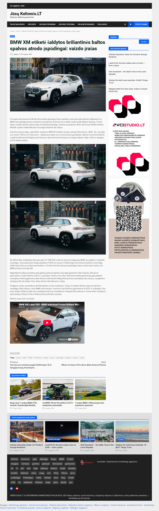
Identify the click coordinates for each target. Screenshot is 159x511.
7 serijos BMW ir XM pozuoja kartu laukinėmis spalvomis (90, 389)
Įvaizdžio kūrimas (134, 505)
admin (16, 54)
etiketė (46, 358)
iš (17, 468)
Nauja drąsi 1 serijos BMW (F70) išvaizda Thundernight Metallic (25, 389)
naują (41, 473)
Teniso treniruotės (8, 508)
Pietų (56, 473)
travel (70, 477)
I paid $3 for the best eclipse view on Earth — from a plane (62, 431)
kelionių (44, 468)
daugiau (14, 463)
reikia (38, 477)
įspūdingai (59, 358)
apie (35, 459)
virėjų (48, 482)
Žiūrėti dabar (141, 24)
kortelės (71, 468)
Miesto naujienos (101, 505)
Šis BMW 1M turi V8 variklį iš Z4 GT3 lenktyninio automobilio (57, 389)
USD (13, 482)
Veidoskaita (149, 505)
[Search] (125, 24)
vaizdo (82, 358)
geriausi (45, 463)
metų (34, 473)
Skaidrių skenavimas (58, 505)
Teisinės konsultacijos (38, 505)
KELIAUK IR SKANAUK (86, 24)
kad (28, 468)
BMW (30, 358)
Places (64, 473)
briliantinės (38, 358)
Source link (15, 353)
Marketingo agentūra (18, 505)
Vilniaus (38, 482)
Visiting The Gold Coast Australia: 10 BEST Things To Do (132, 431)
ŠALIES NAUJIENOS (17, 24)
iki (12, 468)
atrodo (18, 358)
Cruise (70, 459)
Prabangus (28, 477)
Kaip (35, 468)
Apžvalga (44, 459)
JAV (22, 468)
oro (49, 473)
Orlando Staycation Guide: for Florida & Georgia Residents (26, 431)
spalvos (75, 358)
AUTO (12, 36)
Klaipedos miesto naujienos (80, 505)
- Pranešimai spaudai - (26, 508)
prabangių (15, 477)
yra (70, 482)
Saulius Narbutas (118, 505)
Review (47, 477)
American (25, 459)
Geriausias (57, 463)
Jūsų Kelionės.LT (26, 13)
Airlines (14, 459)
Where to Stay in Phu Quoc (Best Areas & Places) (83, 363)
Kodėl (62, 468)
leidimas (24, 473)
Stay (63, 477)
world (63, 482)
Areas (53, 459)
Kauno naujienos (43, 508)
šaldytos (68, 358)
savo (56, 477)
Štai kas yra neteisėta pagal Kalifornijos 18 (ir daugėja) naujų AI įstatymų (31, 365)
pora (73, 473)
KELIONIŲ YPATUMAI (66, 24)
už (19, 482)
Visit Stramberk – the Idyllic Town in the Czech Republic (97, 431)
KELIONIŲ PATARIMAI (47, 24)
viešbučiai (28, 482)
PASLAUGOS (102, 24)
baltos (25, 358)
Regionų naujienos (60, 508)
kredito (14, 473)
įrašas (52, 358)
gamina (35, 463)
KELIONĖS (32, 24)
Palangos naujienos (78, 508)
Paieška (113, 37)
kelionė (54, 468)
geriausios (69, 463)
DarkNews (73, 498)
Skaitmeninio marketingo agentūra (122, 461)
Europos (25, 463)
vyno (55, 482)
